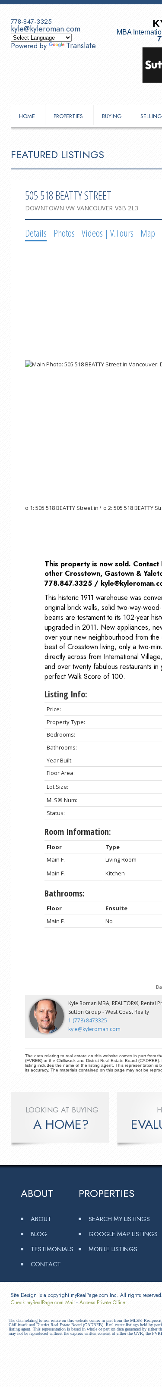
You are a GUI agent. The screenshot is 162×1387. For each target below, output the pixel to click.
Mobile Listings (113, 1248)
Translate (81, 45)
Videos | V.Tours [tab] (107, 232)
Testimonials (52, 1248)
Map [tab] (147, 232)
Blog (39, 1233)
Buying (112, 116)
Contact (46, 1263)
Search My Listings (119, 1218)
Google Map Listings (123, 1233)
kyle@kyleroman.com (45, 28)
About (41, 1218)
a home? (61, 1124)
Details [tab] (36, 232)
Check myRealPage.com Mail (43, 1302)
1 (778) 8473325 (87, 1020)
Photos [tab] (64, 232)
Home (27, 116)
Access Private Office (102, 1302)
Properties (68, 116)
